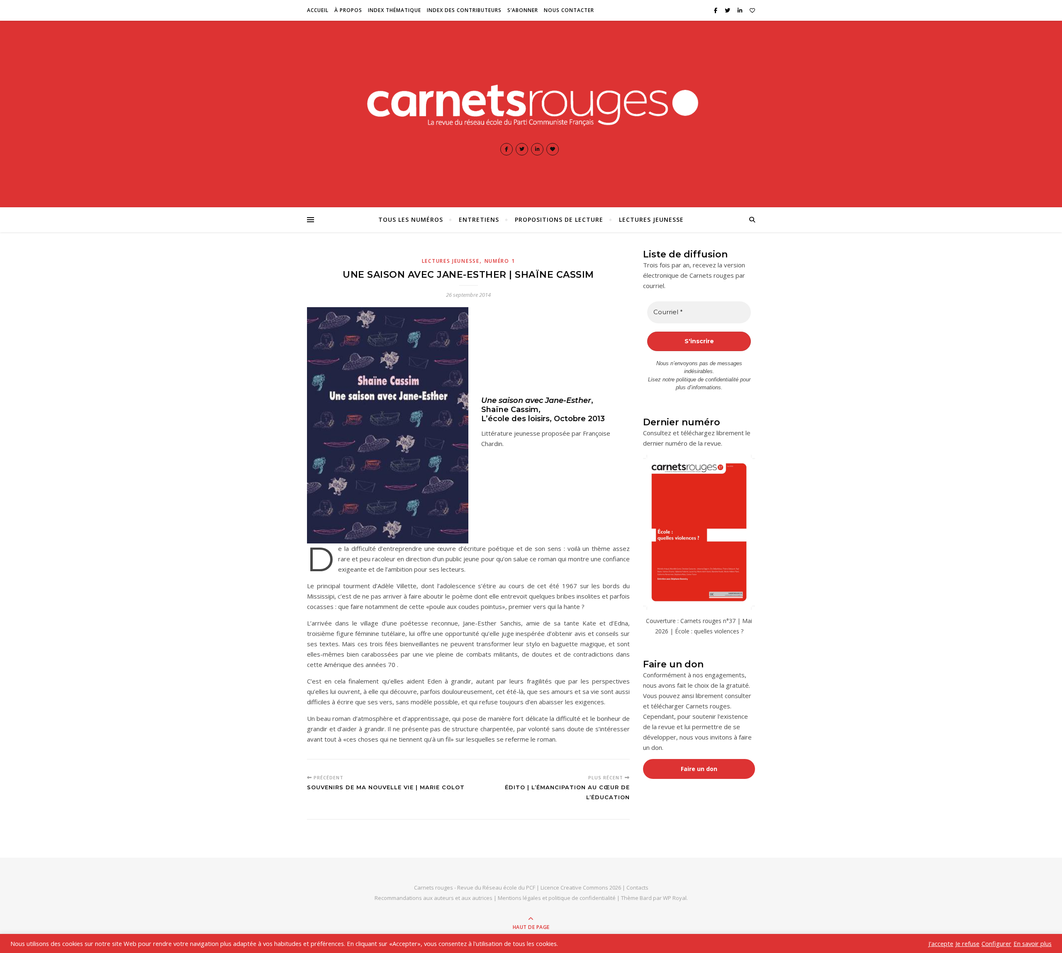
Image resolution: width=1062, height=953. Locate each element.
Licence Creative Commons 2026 (581, 887)
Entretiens (479, 219)
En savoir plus (1032, 943)
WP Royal (675, 898)
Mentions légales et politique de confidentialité (557, 898)
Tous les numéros (410, 219)
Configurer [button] (996, 943)
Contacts (637, 887)
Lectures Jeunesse (451, 260)
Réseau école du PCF (508, 887)
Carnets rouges (433, 887)
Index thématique (394, 10)
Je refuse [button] (967, 943)
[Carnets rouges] (531, 103)
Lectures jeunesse (651, 219)
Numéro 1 (500, 260)
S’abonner (522, 10)
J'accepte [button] (940, 943)
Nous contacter (569, 10)
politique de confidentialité (707, 379)
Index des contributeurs (464, 10)
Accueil (318, 10)
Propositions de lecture (559, 219)
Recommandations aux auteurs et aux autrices (433, 898)
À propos (348, 10)
